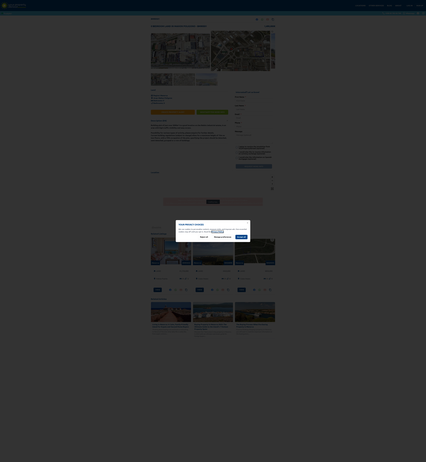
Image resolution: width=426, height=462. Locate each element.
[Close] (247, 223)
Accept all (241, 237)
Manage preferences (222, 237)
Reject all (204, 237)
